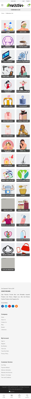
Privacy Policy (4, 353)
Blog (2, 324)
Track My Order (5, 351)
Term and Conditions (6, 377)
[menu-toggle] (2, 5)
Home (2, 13)
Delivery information (6, 370)
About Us (3, 319)
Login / (23, 1)
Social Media (4, 302)
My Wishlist (4, 346)
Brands (3, 327)
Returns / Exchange (6, 375)
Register (28, 1)
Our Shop (3, 365)
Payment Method (5, 367)
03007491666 (5, 291)
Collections (4, 329)
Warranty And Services (6, 372)
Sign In (3, 341)
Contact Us (4, 322)
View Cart (3, 348)
